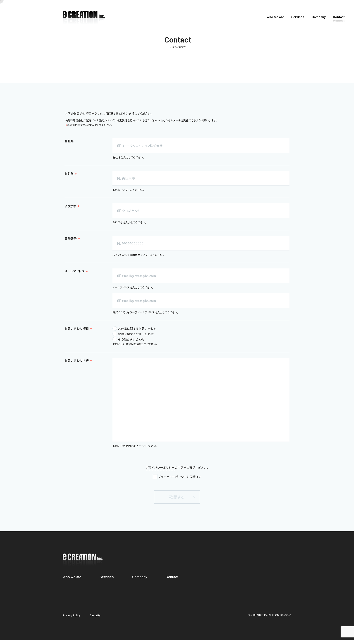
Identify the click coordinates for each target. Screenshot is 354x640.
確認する (177, 497)
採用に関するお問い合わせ (136, 334)
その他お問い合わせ (131, 339)
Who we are (275, 17)
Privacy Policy (72, 615)
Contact (339, 17)
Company (319, 17)
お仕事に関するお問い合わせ (137, 328)
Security (95, 615)
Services (297, 17)
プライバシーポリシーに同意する (180, 476)
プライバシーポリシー (160, 467)
